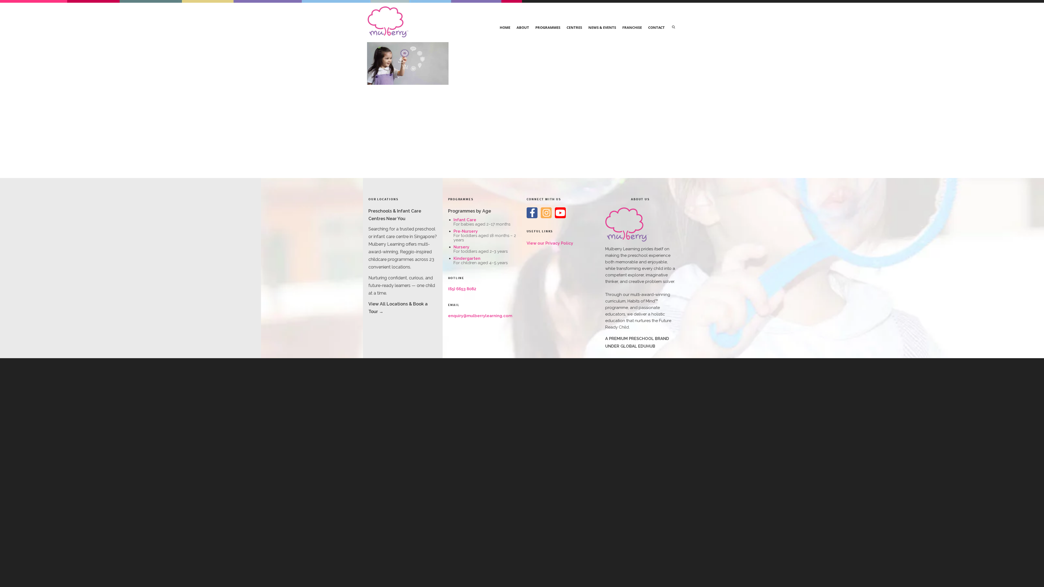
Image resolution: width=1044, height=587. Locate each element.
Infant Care (464, 219)
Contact (656, 27)
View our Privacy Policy (550, 243)
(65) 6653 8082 (462, 288)
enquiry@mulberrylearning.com (480, 315)
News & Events (602, 27)
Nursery (461, 247)
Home (505, 27)
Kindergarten (466, 258)
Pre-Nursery (465, 231)
